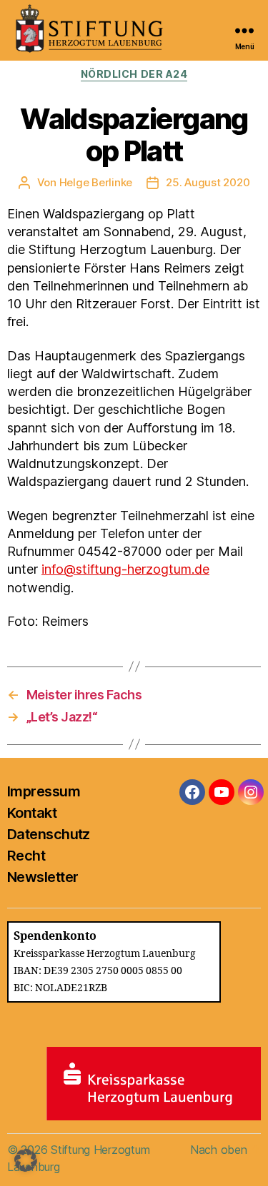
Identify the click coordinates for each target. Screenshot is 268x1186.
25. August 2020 (207, 182)
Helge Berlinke (95, 182)
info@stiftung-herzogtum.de (125, 569)
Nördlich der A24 (134, 74)
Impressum (43, 791)
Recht (26, 855)
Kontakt (31, 812)
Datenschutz (48, 834)
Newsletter (42, 877)
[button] (25, 1160)
